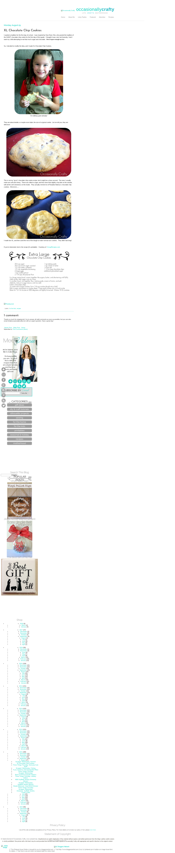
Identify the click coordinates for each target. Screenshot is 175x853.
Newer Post (8, 327)
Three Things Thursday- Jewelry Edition (25, 777)
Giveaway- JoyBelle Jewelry (26, 791)
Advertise (102, 17)
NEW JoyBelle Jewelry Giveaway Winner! (25, 780)
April (23, 644)
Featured (93, 17)
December (23, 631)
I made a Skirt (25, 792)
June (23, 641)
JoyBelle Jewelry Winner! (26, 784)
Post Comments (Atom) (20, 329)
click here (93, 830)
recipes (19, 308)
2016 (21, 647)
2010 (21, 807)
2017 (21, 630)
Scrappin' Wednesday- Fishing (25, 768)
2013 (20, 708)
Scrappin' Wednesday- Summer (25, 761)
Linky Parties (82, 17)
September (23, 636)
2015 (20, 663)
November (23, 633)
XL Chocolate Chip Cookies (25, 763)
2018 (21, 623)
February (23, 659)
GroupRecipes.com (53, 247)
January (23, 627)
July (23, 639)
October (23, 635)
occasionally (95, 9)
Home (63, 17)
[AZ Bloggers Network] (61, 846)
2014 (20, 686)
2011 (20, 752)
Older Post (16, 327)
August (23, 638)
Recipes (111, 17)
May (23, 643)
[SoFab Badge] (5, 847)
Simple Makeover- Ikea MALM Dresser (25, 786)
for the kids (12, 308)
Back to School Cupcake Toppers (25, 774)
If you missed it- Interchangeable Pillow (25, 770)
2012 (20, 729)
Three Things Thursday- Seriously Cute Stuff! (25, 765)
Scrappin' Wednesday (26, 773)
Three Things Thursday (25, 771)
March (24, 625)
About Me (71, 17)
